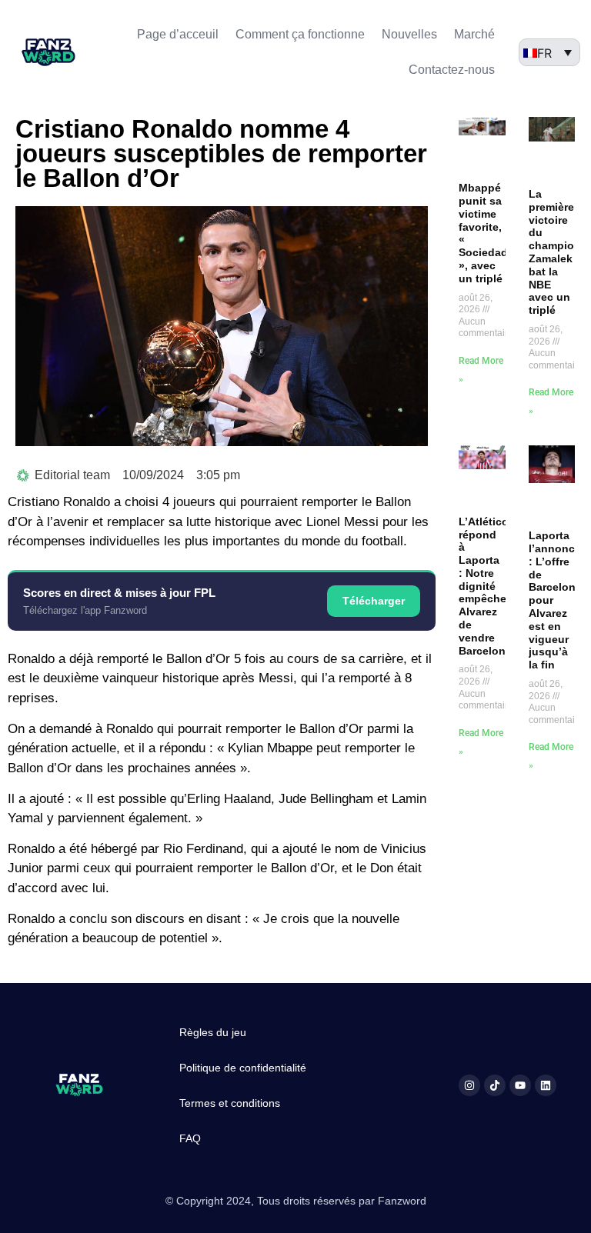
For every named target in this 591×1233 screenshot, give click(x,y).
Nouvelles (409, 34)
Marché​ (474, 34)
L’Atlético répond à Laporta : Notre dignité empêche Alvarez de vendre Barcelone (485, 586)
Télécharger (373, 601)
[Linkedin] (545, 1085)
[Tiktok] (495, 1085)
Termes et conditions (229, 1103)
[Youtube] (520, 1085)
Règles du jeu (212, 1032)
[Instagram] (469, 1085)
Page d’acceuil (178, 34)
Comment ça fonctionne (300, 34)
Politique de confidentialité (242, 1067)
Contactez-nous (452, 69)
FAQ (190, 1138)
